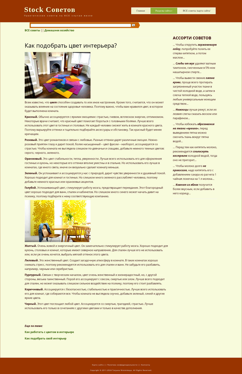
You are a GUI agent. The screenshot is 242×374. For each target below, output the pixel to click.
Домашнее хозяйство (59, 30)
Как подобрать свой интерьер (45, 338)
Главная (140, 10)
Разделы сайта (163, 10)
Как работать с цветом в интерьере (49, 332)
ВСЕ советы (32, 30)
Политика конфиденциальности (122, 365)
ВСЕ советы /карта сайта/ (196, 10)
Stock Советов (49, 9)
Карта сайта (98, 365)
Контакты (145, 365)
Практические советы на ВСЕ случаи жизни (58, 16)
